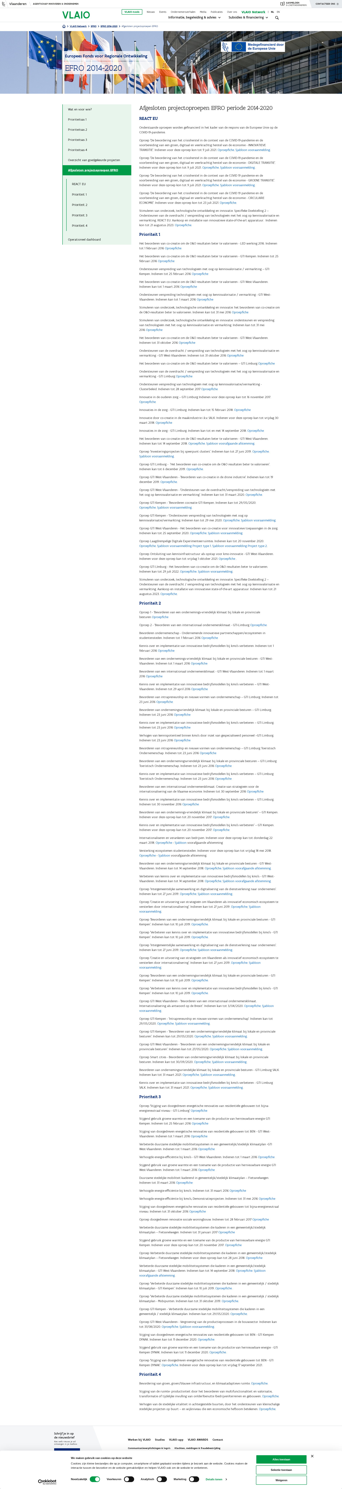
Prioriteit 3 (79, 215)
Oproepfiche (226, 150)
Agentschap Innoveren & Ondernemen (56, 3)
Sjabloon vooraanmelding (252, 150)
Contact (218, 1439)
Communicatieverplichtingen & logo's (149, 1448)
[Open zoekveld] (277, 17)
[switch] (129, 1479)
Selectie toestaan (281, 1469)
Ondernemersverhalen (183, 12)
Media (203, 12)
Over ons (232, 12)
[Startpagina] (64, 26)
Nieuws (151, 12)
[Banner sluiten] (312, 1456)
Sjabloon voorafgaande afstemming (230, 443)
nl (272, 12)
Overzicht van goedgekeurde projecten (94, 160)
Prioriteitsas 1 (77, 119)
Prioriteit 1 (79, 194)
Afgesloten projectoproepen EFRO (93, 170)
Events (162, 12)
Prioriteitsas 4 (77, 150)
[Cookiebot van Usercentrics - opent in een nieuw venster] (47, 1482)
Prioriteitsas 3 (77, 140)
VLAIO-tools (132, 12)
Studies (160, 1439)
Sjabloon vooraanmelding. (215, 894)
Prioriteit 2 (79, 205)
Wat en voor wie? (80, 109)
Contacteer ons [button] (325, 3)
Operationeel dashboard (84, 239)
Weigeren (281, 1480)
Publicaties (217, 12)
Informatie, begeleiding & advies (192, 17)
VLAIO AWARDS (198, 1439)
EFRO (93, 26)
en (278, 12)
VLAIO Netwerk (253, 12)
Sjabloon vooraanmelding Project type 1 (184, 546)
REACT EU (79, 184)
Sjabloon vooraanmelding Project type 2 (239, 546)
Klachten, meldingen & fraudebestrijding (197, 1448)
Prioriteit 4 (79, 226)
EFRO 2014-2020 (109, 26)
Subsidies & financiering (246, 17)
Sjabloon (180, 843)
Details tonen (214, 1479)
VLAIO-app (176, 1439)
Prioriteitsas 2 (77, 130)
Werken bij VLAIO (139, 1439)
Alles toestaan (281, 1459)
